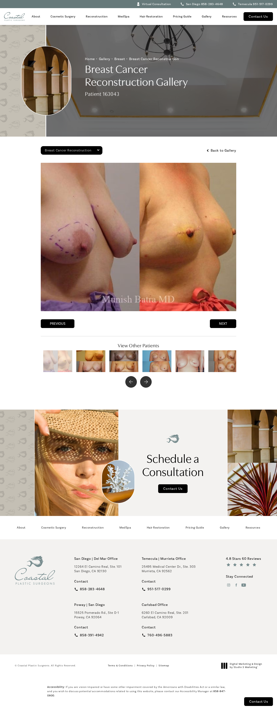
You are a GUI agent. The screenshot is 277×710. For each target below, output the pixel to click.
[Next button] (146, 382)
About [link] (36, 16)
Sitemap (164, 665)
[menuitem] (35, 16)
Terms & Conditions (120, 665)
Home (90, 59)
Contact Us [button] (258, 701)
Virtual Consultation (156, 4)
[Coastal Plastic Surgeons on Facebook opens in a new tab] (236, 585)
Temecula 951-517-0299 (255, 4)
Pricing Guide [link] (182, 16)
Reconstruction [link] (96, 16)
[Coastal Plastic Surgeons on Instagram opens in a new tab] (228, 585)
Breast (119, 59)
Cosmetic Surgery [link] (62, 16)
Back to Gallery (223, 150)
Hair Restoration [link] (151, 16)
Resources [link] (229, 16)
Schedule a (173, 464)
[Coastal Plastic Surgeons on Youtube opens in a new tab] (243, 585)
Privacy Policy (146, 665)
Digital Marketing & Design (246, 666)
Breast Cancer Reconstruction (154, 59)
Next (223, 324)
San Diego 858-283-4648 (204, 4)
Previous (57, 324)
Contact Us (258, 16)
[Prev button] (131, 382)
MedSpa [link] (123, 16)
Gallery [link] (207, 16)
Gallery (104, 59)
